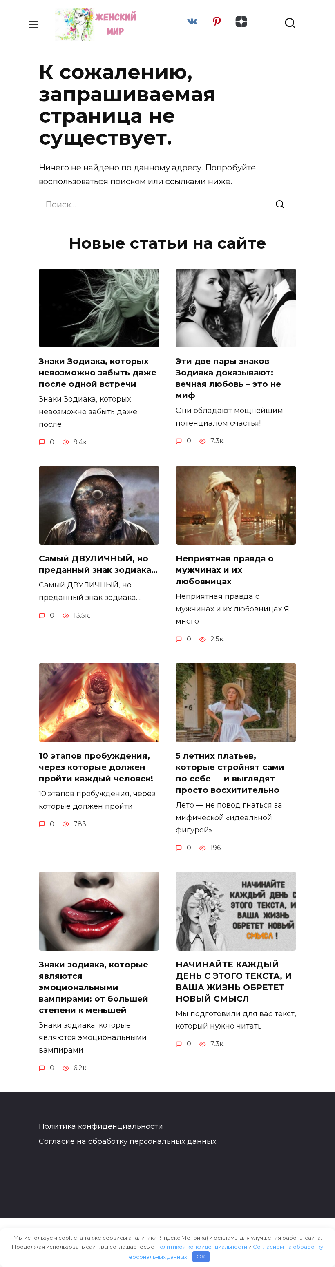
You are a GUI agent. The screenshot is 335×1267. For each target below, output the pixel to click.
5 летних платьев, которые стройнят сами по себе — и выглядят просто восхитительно (230, 773)
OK (201, 1256)
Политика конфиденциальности (101, 1126)
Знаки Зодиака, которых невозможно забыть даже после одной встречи (97, 372)
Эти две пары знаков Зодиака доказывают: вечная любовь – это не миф (228, 378)
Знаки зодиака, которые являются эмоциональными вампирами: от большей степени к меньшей (93, 987)
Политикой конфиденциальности (201, 1246)
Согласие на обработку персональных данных (127, 1141)
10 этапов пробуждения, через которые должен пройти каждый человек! (96, 767)
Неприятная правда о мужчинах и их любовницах (225, 570)
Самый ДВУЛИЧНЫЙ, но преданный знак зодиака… (98, 564)
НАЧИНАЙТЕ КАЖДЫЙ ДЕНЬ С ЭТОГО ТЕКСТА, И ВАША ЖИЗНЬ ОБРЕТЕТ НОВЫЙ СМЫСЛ (234, 982)
